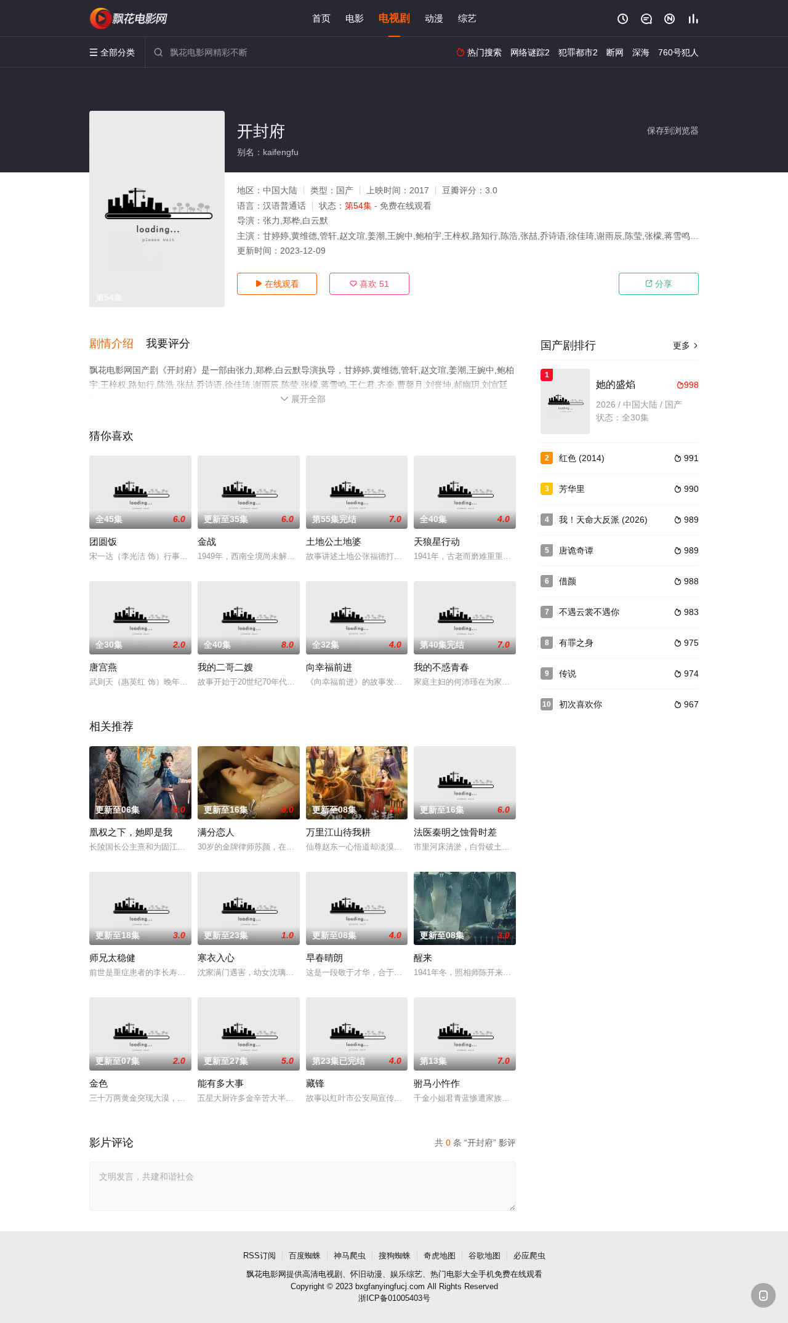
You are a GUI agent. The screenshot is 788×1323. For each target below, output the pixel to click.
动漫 (434, 18)
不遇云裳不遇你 (589, 612)
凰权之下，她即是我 (130, 832)
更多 (686, 345)
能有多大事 (221, 1083)
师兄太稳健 (112, 957)
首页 (321, 18)
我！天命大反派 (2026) (603, 520)
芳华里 (572, 489)
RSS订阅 (259, 1255)
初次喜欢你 (580, 704)
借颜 (567, 581)
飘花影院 (129, 18)
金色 (98, 1083)
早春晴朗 (324, 957)
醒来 (423, 957)
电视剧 (394, 18)
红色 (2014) (582, 458)
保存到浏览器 (673, 130)
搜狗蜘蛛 (395, 1255)
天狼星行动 (437, 541)
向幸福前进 (329, 667)
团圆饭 (103, 541)
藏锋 (315, 1083)
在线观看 (277, 284)
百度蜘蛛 (305, 1255)
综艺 (467, 18)
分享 (658, 284)
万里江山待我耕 (338, 832)
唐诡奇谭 (576, 550)
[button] (117, 344)
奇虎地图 (440, 1255)
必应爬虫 (529, 1255)
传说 (567, 673)
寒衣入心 (216, 957)
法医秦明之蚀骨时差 (455, 832)
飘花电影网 (266, 1274)
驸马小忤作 (437, 1083)
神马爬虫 (350, 1255)
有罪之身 (576, 643)
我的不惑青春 (441, 667)
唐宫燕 (103, 667)
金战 (207, 541)
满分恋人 (216, 832)
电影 (354, 18)
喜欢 (369, 284)
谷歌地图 (484, 1255)
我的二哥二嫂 (225, 667)
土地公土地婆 (333, 541)
